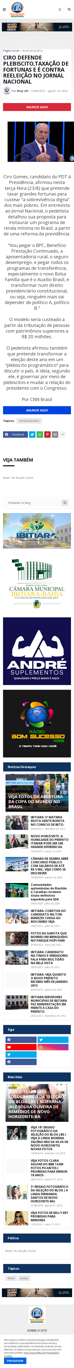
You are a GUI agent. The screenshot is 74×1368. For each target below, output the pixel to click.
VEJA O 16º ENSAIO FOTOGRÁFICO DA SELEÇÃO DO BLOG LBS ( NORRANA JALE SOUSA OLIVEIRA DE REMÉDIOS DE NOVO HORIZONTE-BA (36, 1104)
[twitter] (53, 1040)
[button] (4, 9)
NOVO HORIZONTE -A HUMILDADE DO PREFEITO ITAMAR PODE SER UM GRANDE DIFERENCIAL (49, 841)
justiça (24, 1278)
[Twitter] (32, 434)
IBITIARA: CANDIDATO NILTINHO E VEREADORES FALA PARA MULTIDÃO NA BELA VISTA (49, 957)
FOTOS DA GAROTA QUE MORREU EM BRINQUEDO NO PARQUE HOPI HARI (49, 937)
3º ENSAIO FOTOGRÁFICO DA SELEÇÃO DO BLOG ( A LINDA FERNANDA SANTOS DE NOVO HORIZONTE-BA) (49, 1194)
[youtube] (21, 1047)
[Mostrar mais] (62, 434)
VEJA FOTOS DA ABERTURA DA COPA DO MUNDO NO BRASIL (35, 801)
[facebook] (21, 1040)
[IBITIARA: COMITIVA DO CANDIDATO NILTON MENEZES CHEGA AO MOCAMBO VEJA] (17, 916)
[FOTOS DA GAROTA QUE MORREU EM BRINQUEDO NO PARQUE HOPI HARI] (17, 939)
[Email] (55, 434)
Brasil (11, 1278)
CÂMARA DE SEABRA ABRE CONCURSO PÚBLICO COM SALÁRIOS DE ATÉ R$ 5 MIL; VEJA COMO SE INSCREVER (49, 866)
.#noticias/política (32, 50)
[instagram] (53, 1047)
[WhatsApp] (40, 434)
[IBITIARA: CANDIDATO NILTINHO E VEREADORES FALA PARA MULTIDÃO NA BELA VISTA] (17, 957)
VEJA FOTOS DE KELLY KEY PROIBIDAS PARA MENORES (49, 1216)
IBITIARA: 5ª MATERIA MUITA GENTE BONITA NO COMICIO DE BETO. (47, 821)
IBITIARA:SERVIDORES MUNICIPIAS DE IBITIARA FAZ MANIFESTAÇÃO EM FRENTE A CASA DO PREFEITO (49, 1004)
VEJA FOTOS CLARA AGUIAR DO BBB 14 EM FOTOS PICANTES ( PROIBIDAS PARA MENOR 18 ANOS (49, 1168)
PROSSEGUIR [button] (15, 1361)
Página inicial (11, 50)
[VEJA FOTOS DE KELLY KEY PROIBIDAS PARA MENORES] (17, 1218)
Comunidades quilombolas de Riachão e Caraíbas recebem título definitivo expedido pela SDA (49, 892)
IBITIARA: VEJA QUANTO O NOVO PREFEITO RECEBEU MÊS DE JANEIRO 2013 (49, 980)
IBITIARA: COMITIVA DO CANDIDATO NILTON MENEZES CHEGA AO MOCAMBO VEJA (48, 916)
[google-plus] (53, 1054)
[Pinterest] (47, 434)
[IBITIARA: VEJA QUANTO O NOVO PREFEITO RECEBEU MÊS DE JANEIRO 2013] (17, 980)
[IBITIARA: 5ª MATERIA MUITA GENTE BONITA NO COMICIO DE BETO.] (17, 823)
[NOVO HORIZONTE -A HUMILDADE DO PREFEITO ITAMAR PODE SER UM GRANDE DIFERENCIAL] (17, 841)
